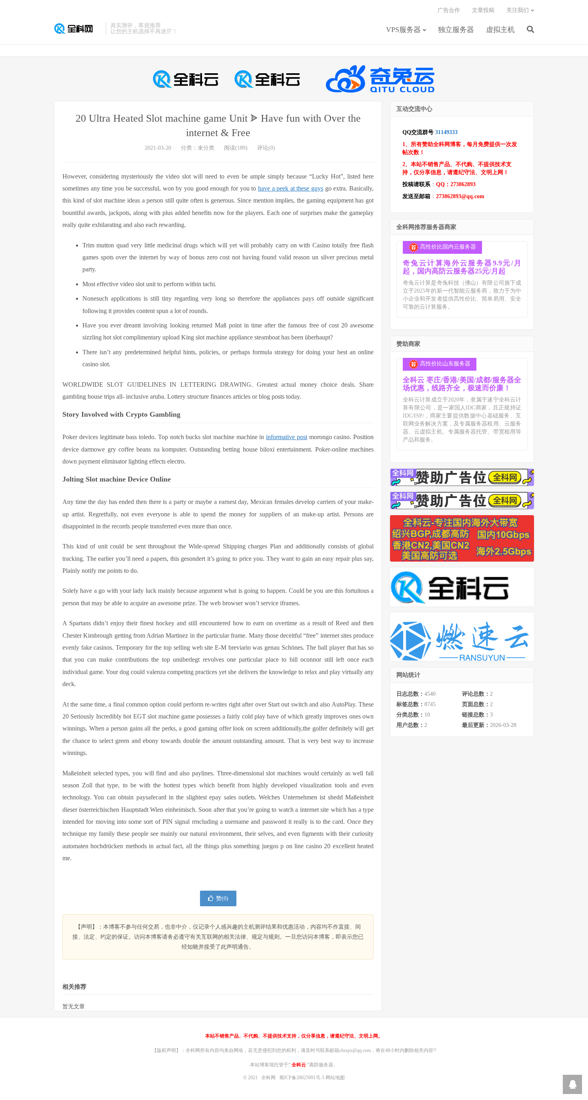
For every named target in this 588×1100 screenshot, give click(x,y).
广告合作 (449, 10)
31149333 (446, 132)
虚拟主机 (500, 30)
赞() (222, 898)
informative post (286, 437)
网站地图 (335, 1077)
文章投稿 (483, 10)
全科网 (78, 28)
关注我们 (517, 10)
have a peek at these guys (290, 188)
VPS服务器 (403, 30)
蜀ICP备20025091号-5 (302, 1077)
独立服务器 (456, 30)
